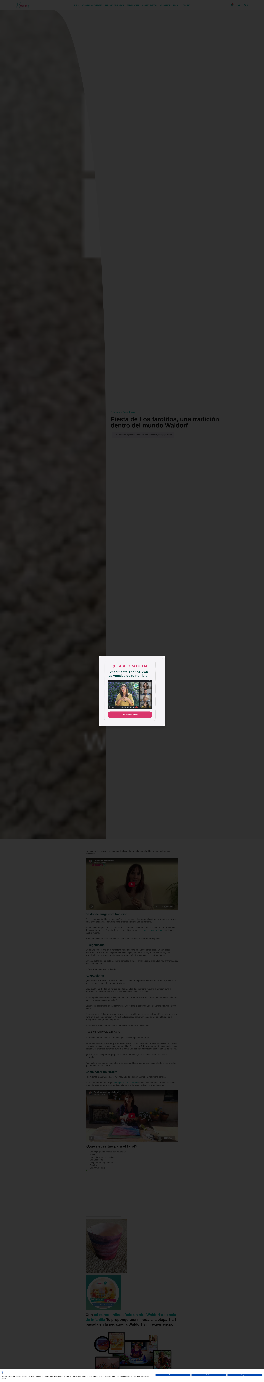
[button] (162, 658)
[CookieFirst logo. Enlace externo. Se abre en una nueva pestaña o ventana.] (2, 1372)
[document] (132, 691)
